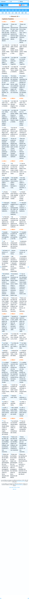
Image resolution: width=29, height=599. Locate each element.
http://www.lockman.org (21, 481)
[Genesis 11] (27, 270)
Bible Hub (14, 489)
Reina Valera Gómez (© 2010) (14, 487)
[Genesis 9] (2, 270)
